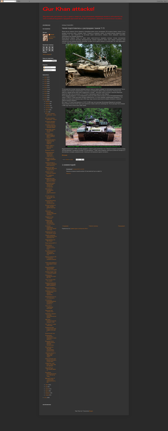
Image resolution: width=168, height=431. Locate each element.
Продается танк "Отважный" (49, 217)
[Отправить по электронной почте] (77, 159)
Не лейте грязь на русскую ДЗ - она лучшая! (50, 197)
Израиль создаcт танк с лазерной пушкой (50, 272)
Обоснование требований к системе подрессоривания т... (50, 191)
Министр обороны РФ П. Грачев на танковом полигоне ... (50, 258)
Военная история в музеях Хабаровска (50, 288)
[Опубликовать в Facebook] (82, 159)
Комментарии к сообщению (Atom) (79, 228)
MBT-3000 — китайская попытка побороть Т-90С (50, 321)
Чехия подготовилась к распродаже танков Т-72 (51, 264)
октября (48, 105)
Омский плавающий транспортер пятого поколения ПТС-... (51, 236)
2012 (45, 99)
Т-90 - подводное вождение (49, 176)
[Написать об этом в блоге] (78, 159)
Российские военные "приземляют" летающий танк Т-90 (50, 252)
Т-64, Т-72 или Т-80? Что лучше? (50, 280)
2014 (45, 95)
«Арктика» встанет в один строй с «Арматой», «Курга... (50, 354)
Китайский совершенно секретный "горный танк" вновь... (50, 227)
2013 (45, 97)
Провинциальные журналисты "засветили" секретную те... (49, 154)
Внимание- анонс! (49, 150)
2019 (45, 85)
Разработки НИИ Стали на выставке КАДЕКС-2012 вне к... (50, 329)
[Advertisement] (104, 212)
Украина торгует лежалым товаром (50, 172)
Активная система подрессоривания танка (50, 159)
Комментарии (48, 70)
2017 (45, 89)
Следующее (65, 226)
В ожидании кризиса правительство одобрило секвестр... (50, 141)
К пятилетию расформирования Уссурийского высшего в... (50, 301)
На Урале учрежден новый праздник (50, 122)
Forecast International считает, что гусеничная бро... (50, 202)
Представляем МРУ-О (50, 243)
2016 (45, 91)
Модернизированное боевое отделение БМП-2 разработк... (50, 284)
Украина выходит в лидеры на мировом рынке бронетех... (51, 164)
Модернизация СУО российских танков (50, 232)
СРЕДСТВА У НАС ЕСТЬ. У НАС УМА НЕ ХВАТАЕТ (50, 365)
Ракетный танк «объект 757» (49, 311)
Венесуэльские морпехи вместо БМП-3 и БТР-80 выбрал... (50, 135)
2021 (45, 81)
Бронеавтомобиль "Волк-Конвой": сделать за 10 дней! (51, 268)
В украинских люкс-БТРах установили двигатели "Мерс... (50, 180)
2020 (45, 83)
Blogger (91, 411)
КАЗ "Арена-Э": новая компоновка (50, 325)
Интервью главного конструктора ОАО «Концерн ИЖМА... (50, 126)
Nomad (52, 34)
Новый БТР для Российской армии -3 (50, 369)
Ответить (68, 173)
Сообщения (48, 67)
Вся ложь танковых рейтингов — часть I (51, 119)
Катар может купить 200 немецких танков (50, 131)
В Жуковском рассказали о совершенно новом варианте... (50, 337)
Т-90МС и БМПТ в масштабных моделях (49, 147)
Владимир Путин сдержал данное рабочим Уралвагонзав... (50, 343)
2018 (45, 87)
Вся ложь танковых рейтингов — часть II (50, 115)
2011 (45, 397)
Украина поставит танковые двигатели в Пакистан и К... (51, 168)
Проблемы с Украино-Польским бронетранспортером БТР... (50, 315)
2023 (45, 77)
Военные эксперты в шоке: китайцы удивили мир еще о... (50, 207)
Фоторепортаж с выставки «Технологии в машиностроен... (50, 349)
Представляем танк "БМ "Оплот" (50, 240)
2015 (45, 93)
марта (47, 391)
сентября (48, 107)
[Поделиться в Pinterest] (83, 159)
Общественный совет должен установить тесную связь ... (50, 360)
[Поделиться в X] (80, 159)
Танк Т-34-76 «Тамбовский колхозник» (49, 307)
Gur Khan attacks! (68, 9)
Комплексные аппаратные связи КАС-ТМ (50, 276)
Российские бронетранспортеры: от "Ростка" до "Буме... (50, 374)
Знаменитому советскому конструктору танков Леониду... (50, 222)
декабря (48, 101)
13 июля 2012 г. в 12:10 (78, 169)
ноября (47, 103)
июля (47, 111)
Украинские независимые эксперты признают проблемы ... (50, 212)
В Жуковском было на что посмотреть (50, 297)
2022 (45, 79)
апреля (47, 388)
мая (47, 386)
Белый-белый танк (50, 333)
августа (47, 109)
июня (47, 384)
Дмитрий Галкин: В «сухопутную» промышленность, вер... (50, 380)
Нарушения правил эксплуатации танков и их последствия (50, 185)
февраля (48, 393)
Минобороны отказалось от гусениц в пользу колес (50, 247)
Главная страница (93, 226)
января (47, 395)
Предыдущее (121, 226)
